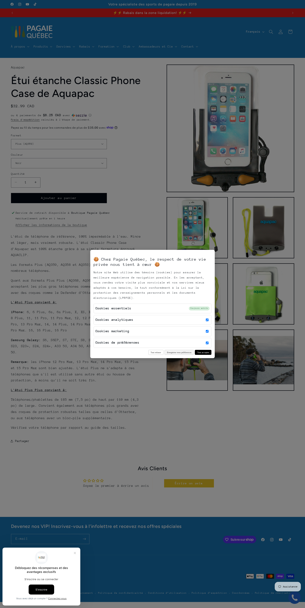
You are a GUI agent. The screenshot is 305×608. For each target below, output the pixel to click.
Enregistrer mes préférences (179, 352)
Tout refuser (156, 352)
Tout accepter (203, 352)
